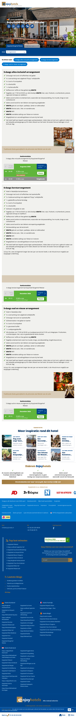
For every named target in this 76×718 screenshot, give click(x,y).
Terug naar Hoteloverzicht (32, 46)
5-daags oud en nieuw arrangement (14, 64)
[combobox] (16, 51)
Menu (72, 715)
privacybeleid (14, 710)
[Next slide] (73, 31)
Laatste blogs (14, 577)
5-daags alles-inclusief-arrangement (26, 60)
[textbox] (16, 51)
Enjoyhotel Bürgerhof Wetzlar (15, 46)
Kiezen (40, 173)
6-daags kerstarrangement (49, 60)
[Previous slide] (2, 31)
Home (63, 715)
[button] (42, 166)
